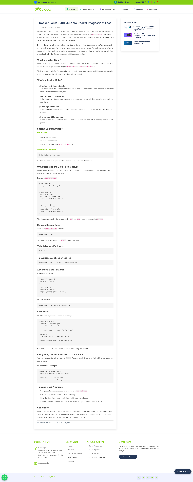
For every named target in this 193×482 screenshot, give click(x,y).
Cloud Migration (94, 450)
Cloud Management (95, 446)
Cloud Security (94, 453)
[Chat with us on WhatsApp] (5, 477)
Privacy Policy (72, 457)
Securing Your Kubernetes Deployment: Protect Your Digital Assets (143, 28)
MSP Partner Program (75, 453)
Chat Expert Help (123, 2)
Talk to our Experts (128, 457)
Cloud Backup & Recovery (97, 457)
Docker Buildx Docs (45, 423)
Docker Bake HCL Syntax (61, 423)
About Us (139, 9)
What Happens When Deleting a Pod (141, 42)
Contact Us (153, 9)
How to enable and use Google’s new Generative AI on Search (144, 35)
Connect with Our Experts (47, 2)
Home (70, 446)
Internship (71, 461)
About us (71, 450)
